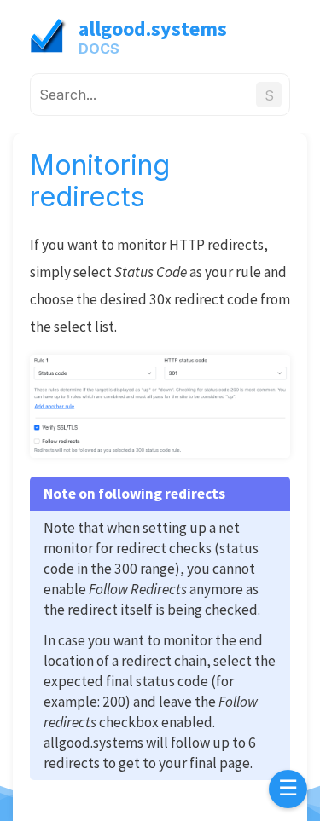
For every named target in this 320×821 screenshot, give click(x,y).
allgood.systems (153, 28)
